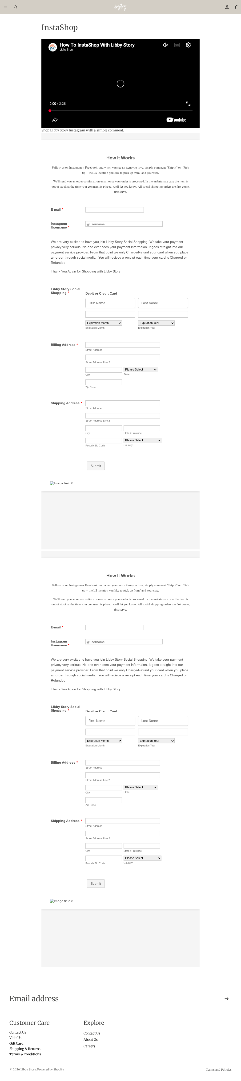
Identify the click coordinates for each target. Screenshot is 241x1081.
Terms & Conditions (25, 1054)
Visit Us (15, 1038)
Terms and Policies (219, 1069)
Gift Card (16, 1043)
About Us (91, 1040)
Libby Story (28, 1069)
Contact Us (17, 1032)
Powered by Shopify (50, 1069)
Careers (89, 1046)
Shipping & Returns (24, 1049)
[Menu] (5, 7)
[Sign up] (227, 999)
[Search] (15, 7)
